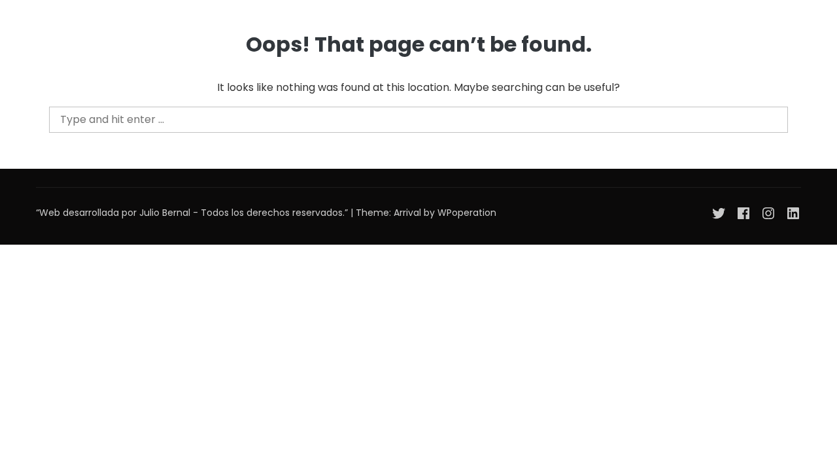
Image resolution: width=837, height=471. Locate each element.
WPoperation (466, 212)
